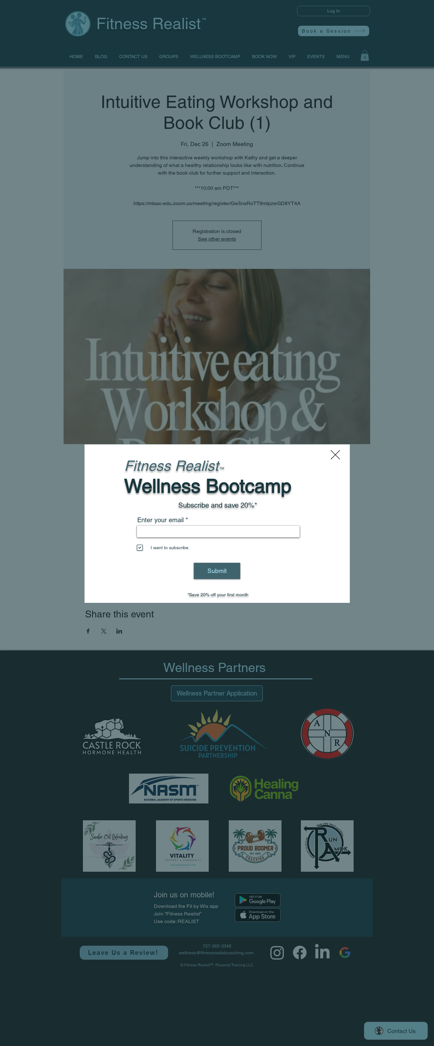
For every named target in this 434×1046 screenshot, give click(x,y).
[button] (335, 454)
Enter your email (160, 520)
